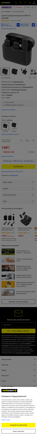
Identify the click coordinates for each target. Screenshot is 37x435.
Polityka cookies (5, 420)
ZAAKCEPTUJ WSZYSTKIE (18, 425)
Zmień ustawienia (18, 431)
